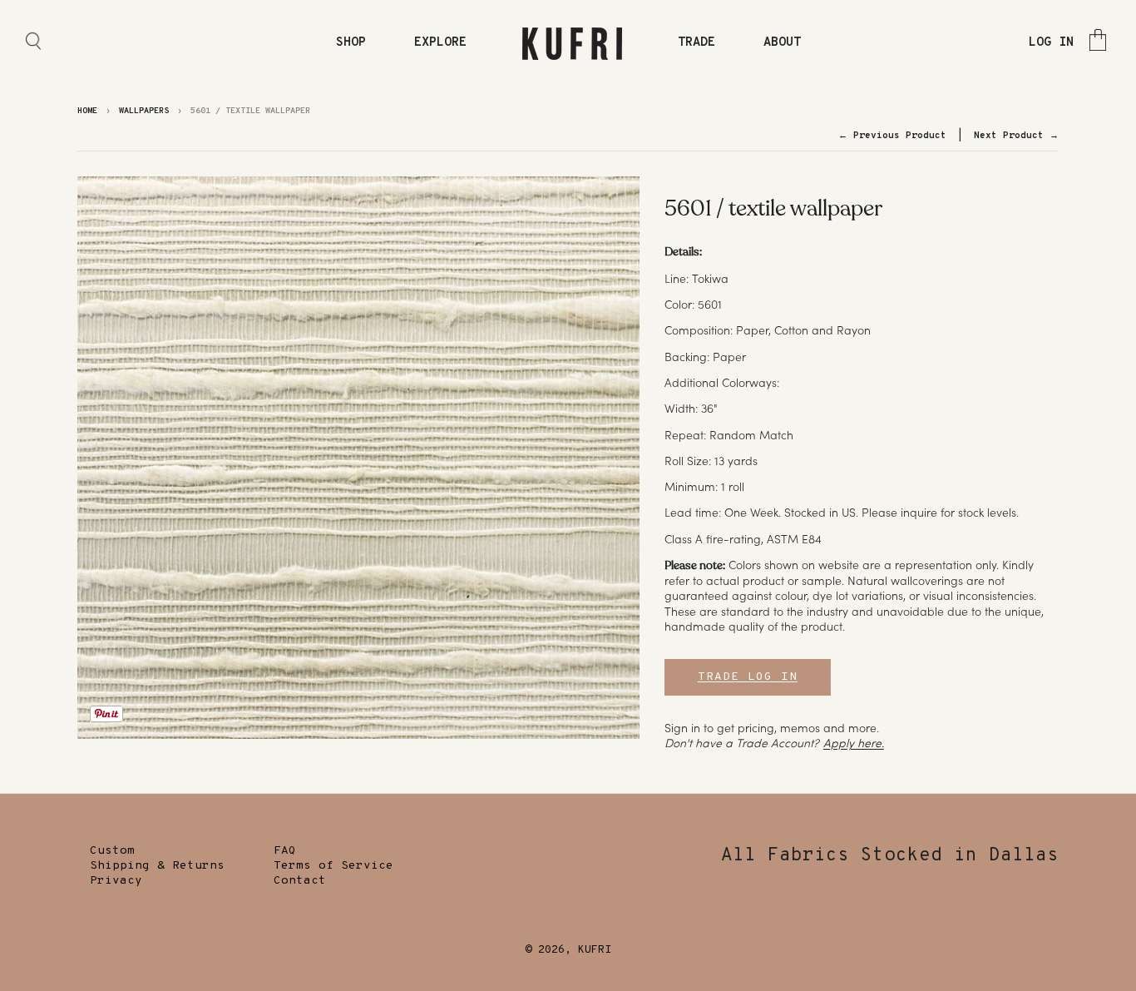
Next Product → (1016, 135)
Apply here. (853, 743)
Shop (351, 43)
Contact (300, 881)
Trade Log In (748, 677)
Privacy (116, 881)
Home (87, 111)
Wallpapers (144, 111)
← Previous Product (892, 135)
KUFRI (594, 950)
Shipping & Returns (157, 866)
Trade (696, 43)
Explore (440, 43)
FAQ (285, 851)
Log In (1051, 43)
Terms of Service (333, 866)
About (782, 43)
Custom (112, 851)
